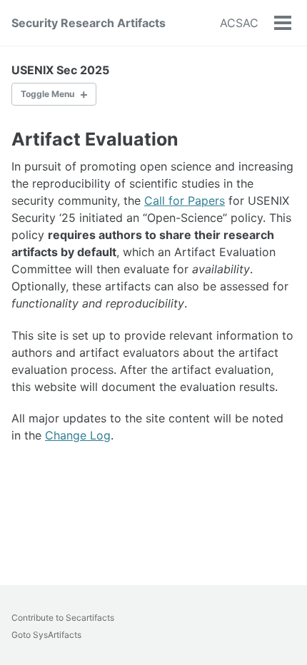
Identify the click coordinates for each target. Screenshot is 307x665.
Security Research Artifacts (88, 23)
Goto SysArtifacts (46, 634)
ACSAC (239, 23)
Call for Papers (184, 200)
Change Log (78, 435)
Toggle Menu (47, 93)
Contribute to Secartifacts (62, 617)
